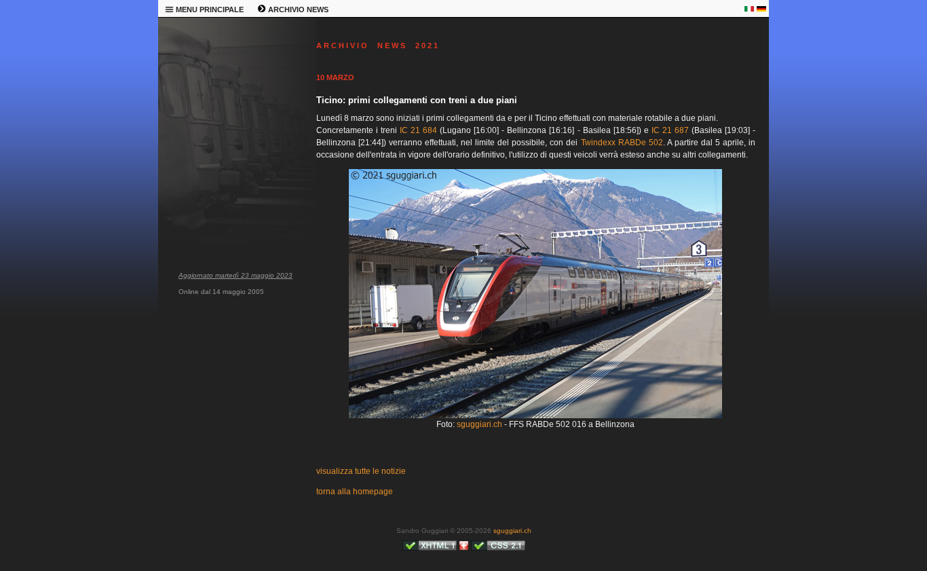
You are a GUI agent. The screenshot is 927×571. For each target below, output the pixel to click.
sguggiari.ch (479, 424)
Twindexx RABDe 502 (622, 142)
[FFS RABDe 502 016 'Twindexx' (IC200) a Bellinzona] (535, 415)
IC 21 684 (418, 130)
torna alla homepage (354, 491)
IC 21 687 (670, 130)
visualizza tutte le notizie (361, 471)
